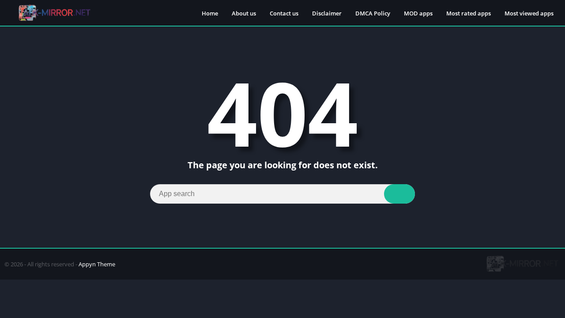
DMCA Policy (372, 13)
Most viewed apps (529, 13)
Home (210, 13)
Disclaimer (327, 13)
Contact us (284, 13)
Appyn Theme (97, 264)
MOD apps (418, 13)
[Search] (399, 194)
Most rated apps (468, 13)
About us (244, 13)
